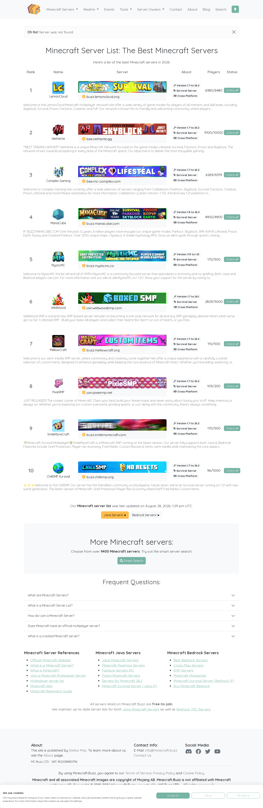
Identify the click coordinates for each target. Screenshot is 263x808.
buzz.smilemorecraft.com (106, 435)
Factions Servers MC (118, 670)
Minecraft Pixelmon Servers (123, 665)
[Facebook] (198, 751)
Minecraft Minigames (189, 675)
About (48, 755)
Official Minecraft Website (50, 660)
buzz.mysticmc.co (100, 265)
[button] (91, 9)
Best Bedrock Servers (190, 660)
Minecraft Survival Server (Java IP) (129, 686)
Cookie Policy (193, 773)
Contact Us (142, 755)
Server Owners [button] (149, 9)
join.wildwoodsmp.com (104, 308)
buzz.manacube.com (102, 223)
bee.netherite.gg (99, 139)
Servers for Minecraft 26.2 (122, 680)
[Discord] (188, 751)
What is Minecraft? (44, 670)
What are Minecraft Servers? (48, 595)
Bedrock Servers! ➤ (146, 515)
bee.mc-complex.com (103, 181)
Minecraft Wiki (41, 686)
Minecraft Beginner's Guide (51, 691)
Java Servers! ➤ (115, 515)
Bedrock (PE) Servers (193, 709)
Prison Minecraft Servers (121, 675)
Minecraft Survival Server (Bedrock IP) (203, 680)
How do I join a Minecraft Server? (51, 616)
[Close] (234, 32)
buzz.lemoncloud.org (102, 96)
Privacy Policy (164, 773)
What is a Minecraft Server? (52, 665)
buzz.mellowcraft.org (103, 350)
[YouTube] (217, 751)
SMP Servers (183, 670)
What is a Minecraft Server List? (50, 605)
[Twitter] (207, 751)
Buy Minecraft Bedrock (191, 686)
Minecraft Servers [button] (60, 9)
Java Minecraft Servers (120, 660)
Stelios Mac (78, 750)
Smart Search (133, 561)
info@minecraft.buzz (161, 750)
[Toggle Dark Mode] (235, 9)
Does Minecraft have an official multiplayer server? (64, 626)
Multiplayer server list (47, 680)
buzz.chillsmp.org (100, 477)
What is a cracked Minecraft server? (53, 636)
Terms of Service (138, 773)
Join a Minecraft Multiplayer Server (58, 675)
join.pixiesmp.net (99, 392)
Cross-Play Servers (188, 665)
